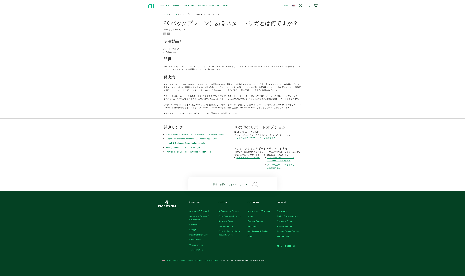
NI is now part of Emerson (259, 211)
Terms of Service (225, 226)
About (250, 216)
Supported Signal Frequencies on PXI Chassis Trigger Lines (191, 138)
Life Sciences (195, 239)
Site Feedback (283, 236)
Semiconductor (196, 244)
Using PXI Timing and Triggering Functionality (186, 143)
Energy (192, 229)
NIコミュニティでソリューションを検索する (255, 138)
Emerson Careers (255, 221)
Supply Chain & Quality (258, 231)
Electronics (194, 224)
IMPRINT (191, 260)
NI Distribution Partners (228, 211)
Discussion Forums (285, 221)
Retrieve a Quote (225, 221)
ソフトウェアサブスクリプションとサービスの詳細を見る (280, 159)
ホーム (166, 14)
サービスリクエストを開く (248, 157)
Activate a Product (285, 226)
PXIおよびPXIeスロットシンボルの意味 (183, 147)
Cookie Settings (211, 260)
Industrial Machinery (198, 234)
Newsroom (252, 226)
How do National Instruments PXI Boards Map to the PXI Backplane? (195, 134)
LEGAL (183, 260)
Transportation (196, 249)
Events (250, 236)
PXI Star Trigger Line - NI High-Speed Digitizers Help (188, 151)
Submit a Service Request (288, 231)
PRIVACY (200, 260)
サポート (174, 14)
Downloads (282, 211)
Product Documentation (287, 216)
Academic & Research (199, 211)
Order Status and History (229, 216)
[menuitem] (164, 6)
